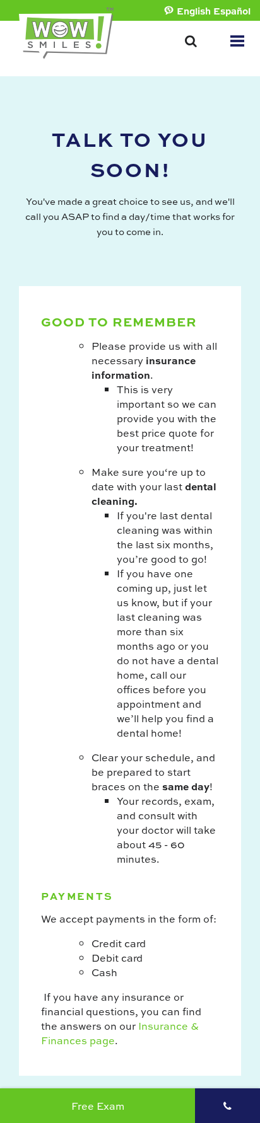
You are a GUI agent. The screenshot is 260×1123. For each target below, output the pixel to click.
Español (232, 11)
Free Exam (97, 1105)
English (194, 11)
